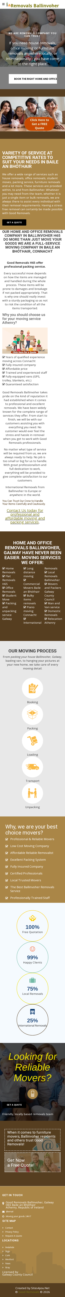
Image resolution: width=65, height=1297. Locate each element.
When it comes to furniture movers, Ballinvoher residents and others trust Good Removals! (31, 1138)
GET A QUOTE (14, 1104)
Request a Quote (13, 1236)
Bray (7, 1267)
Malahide (9, 1247)
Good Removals (28, 1292)
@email (9, 1211)
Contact (9, 1228)
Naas (7, 1263)
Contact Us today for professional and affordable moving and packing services (25, 516)
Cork (7, 1255)
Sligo (7, 1251)
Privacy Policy (12, 1232)
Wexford (9, 1259)
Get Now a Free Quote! (20, 1163)
